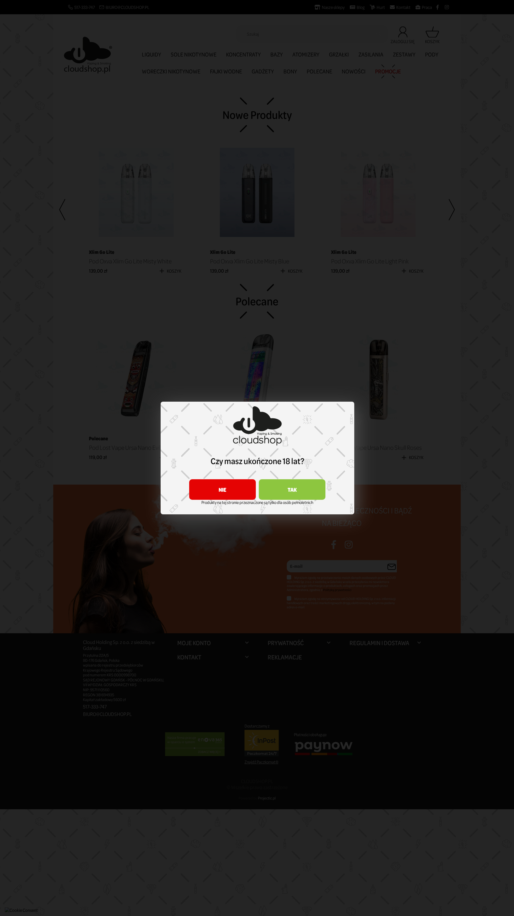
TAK (292, 490)
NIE (222, 490)
